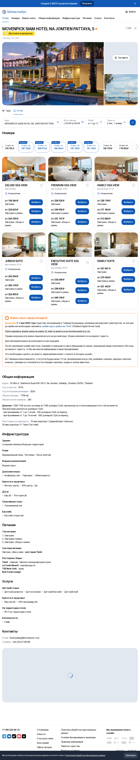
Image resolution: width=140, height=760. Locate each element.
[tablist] (70, 18)
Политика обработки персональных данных (78, 731)
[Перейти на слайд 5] (27, 178)
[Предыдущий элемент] (2, 147)
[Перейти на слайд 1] (20, 178)
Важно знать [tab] (29, 18)
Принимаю (131, 755)
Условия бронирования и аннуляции (78, 737)
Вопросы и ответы (70, 750)
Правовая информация (72, 742)
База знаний (43, 743)
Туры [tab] (8, 110)
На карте (123, 57)
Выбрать (36, 202)
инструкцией (52, 341)
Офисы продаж (44, 747)
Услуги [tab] (97, 18)
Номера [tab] (15, 18)
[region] (70, 73)
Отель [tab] (5, 18)
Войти (132, 11)
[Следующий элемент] (137, 147)
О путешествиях (45, 738)
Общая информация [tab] (49, 18)
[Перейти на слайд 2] (22, 178)
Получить (87, 3)
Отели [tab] (20, 110)
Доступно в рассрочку (21, 33)
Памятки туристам (70, 746)
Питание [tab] (87, 18)
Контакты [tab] (109, 18)
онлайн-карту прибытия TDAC (57, 326)
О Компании (43, 730)
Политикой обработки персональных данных (85, 755)
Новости (41, 734)
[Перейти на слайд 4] (25, 178)
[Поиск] (133, 122)
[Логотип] (14, 12)
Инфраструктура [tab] (71, 18)
